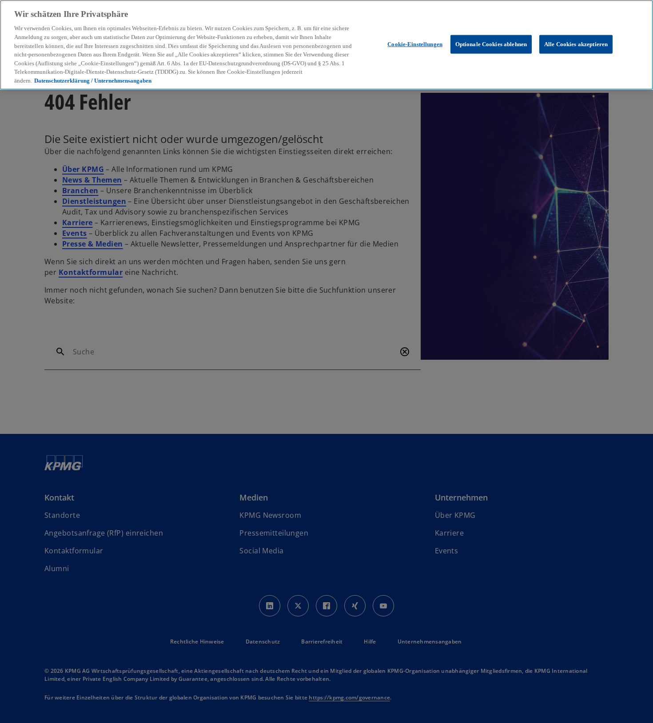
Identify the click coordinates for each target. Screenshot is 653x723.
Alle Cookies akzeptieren (576, 43)
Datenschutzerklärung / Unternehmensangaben (92, 80)
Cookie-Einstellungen (414, 43)
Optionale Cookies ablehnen (491, 43)
